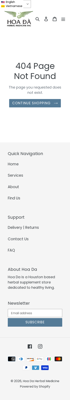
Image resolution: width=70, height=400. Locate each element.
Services (15, 175)
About (13, 186)
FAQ (11, 250)
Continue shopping (32, 103)
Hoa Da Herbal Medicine (41, 381)
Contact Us (18, 239)
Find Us (14, 198)
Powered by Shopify (35, 386)
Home (13, 164)
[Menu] (63, 19)
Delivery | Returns (23, 227)
